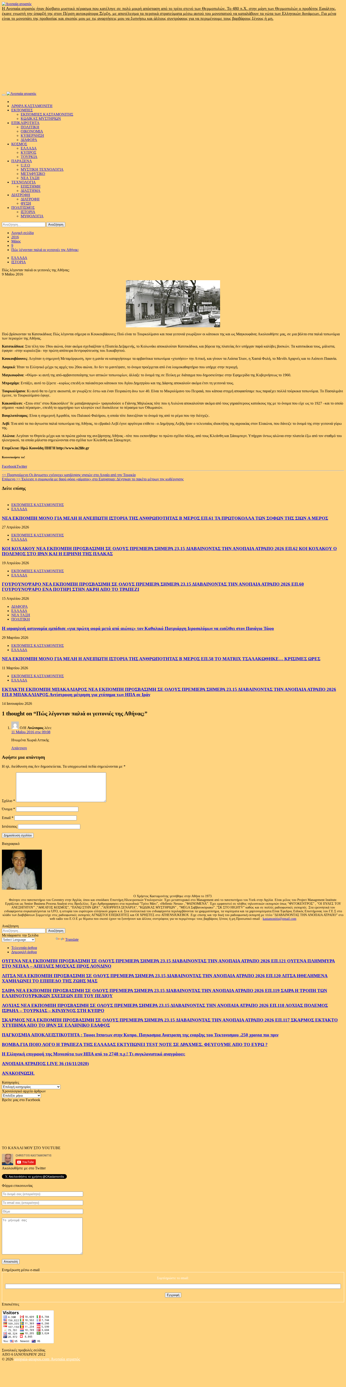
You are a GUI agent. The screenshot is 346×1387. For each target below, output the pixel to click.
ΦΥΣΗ (26, 203)
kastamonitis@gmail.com (279, 919)
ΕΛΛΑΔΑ (29, 148)
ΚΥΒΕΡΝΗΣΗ (32, 136)
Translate (72, 939)
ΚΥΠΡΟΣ (28, 152)
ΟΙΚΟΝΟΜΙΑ (32, 131)
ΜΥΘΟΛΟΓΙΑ (32, 216)
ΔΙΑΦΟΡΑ (29, 140)
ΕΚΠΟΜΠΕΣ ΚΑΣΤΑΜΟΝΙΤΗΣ (47, 114)
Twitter (21, 466)
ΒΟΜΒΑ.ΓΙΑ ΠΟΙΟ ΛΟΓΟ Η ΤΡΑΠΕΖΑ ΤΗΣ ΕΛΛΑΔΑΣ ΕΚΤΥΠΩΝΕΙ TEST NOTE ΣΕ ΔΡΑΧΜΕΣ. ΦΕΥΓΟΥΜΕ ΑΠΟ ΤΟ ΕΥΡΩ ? (135, 1044)
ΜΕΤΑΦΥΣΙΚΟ (33, 174)
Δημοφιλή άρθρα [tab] (24, 952)
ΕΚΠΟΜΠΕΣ (22, 110)
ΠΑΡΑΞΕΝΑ (21, 161)
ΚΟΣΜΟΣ (19, 144)
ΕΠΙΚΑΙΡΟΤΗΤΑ (25, 123)
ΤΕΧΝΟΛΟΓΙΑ (23, 182)
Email (7, 818)
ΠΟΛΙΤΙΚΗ (30, 127)
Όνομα (8, 809)
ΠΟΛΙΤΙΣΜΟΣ (23, 208)
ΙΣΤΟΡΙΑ (28, 212)
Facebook (9, 466)
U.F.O (25, 165)
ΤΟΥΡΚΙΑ (29, 157)
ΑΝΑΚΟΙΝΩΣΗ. (18, 1073)
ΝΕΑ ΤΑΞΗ (30, 178)
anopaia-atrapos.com (32, 1359)
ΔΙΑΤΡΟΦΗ (20, 195)
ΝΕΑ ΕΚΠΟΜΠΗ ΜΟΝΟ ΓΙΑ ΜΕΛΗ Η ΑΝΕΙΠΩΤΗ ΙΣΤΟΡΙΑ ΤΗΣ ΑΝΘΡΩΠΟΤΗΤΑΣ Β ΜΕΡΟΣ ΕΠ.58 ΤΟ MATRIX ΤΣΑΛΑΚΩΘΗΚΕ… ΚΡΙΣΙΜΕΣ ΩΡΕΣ (161, 658)
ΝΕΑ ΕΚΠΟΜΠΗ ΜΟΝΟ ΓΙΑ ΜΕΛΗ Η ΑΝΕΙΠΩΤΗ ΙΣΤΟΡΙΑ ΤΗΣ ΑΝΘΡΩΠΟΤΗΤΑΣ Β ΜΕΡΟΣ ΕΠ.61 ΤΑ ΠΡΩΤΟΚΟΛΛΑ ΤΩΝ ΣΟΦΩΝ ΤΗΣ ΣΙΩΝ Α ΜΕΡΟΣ (165, 518)
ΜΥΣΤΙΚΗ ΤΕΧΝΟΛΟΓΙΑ (42, 169)
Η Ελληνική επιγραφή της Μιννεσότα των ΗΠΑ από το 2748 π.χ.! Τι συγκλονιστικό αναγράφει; (93, 1053)
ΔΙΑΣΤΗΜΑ (30, 191)
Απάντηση (19, 748)
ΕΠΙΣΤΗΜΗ (30, 186)
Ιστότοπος (9, 826)
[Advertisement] (173, 56)
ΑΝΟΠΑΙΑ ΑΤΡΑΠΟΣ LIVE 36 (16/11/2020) (45, 1063)
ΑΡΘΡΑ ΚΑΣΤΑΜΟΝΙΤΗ (31, 106)
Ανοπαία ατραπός (65, 1359)
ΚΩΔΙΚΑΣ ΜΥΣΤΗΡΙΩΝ (41, 119)
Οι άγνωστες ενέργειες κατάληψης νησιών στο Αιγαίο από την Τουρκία (69, 475)
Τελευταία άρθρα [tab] (24, 948)
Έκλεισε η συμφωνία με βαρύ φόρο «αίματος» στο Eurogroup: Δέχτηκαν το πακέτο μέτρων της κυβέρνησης (93, 479)
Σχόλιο (8, 801)
